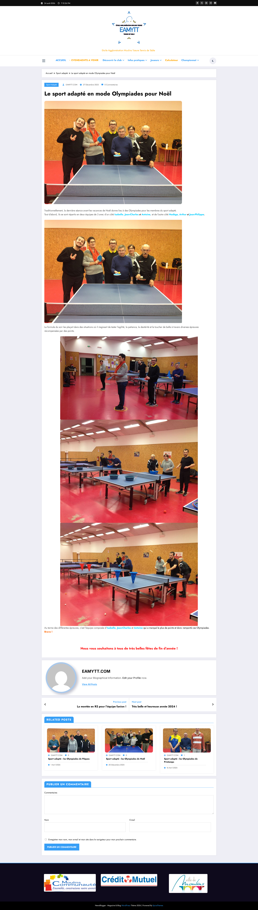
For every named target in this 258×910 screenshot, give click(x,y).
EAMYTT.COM (71, 84)
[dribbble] (206, 3)
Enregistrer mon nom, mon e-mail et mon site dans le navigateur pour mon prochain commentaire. (92, 839)
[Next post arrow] (213, 704)
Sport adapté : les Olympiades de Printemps (181, 760)
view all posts (89, 684)
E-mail (132, 819)
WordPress (125, 905)
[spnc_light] (212, 61)
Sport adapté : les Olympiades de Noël (125, 758)
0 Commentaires (111, 84)
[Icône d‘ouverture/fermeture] (44, 61)
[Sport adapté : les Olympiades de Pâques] (71, 740)
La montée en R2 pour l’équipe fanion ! (101, 706)
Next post (136, 702)
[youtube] (215, 3)
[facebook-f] (197, 3)
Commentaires (50, 792)
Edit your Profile (131, 677)
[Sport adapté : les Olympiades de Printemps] (187, 740)
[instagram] (210, 3)
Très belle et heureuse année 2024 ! (154, 706)
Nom (46, 819)
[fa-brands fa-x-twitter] (201, 3)
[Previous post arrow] (45, 704)
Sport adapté (51, 84)
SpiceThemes (158, 905)
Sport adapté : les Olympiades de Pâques (68, 758)
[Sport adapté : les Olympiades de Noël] (129, 740)
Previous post (119, 702)
